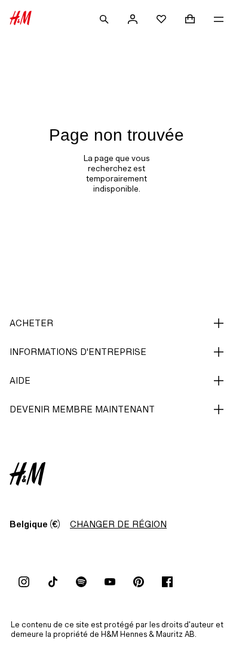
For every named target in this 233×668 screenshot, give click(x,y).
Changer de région (118, 524)
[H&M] (21, 19)
